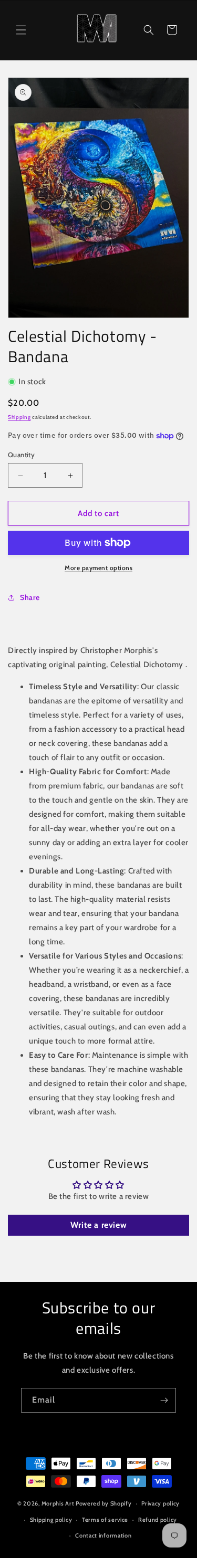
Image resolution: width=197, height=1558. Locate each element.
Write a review (98, 1225)
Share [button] (30, 597)
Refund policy (157, 1519)
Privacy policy (160, 1503)
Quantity (21, 454)
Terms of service (105, 1519)
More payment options (98, 568)
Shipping (19, 417)
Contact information (103, 1535)
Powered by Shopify (104, 1503)
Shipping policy (51, 1519)
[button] (21, 29)
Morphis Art (58, 1503)
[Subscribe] (163, 1400)
